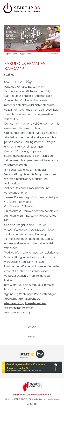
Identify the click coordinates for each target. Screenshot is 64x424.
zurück (32, 326)
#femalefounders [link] (29, 298)
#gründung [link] (11, 294)
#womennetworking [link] (17, 312)
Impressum (19, 394)
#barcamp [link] (11, 298)
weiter (32, 336)
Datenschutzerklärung (39, 394)
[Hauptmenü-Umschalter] (57, 8)
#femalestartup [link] (14, 303)
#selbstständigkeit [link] (46, 294)
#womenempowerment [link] (19, 307)
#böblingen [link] (26, 294)
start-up (9, 74)
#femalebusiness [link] (35, 303)
